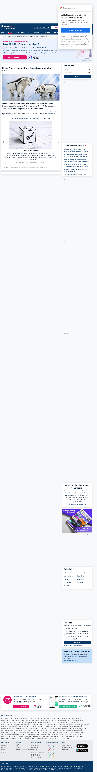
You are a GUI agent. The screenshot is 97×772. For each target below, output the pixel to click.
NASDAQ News (76, 718)
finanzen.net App (66, 745)
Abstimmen (77, 642)
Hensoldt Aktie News (23, 726)
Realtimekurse (68, 576)
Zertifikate (35, 32)
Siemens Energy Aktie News (60, 722)
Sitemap (4, 752)
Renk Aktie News (75, 726)
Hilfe (17, 745)
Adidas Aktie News (33, 734)
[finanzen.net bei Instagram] (49, 746)
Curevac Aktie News (7, 734)
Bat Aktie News (51, 736)
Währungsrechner (67, 747)
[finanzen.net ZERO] (33, 57)
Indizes (16, 32)
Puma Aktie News (20, 734)
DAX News (36, 718)
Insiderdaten (68, 582)
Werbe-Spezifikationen (23, 750)
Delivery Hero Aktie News (9, 736)
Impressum (35, 745)
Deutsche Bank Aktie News (48, 724)
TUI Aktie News (75, 722)
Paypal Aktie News (51, 726)
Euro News (24, 720)
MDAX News (45, 718)
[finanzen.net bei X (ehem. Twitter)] (53, 749)
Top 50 (66, 579)
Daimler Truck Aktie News (60, 734)
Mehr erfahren (13, 57)
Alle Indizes (80, 576)
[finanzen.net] (8, 26)
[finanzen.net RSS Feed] (53, 756)
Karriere (4, 747)
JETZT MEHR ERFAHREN (67, 707)
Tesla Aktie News (6, 722)
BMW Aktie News (62, 736)
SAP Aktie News (34, 724)
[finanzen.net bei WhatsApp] (49, 756)
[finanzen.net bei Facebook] (53, 746)
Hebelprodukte (46, 32)
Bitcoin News (50, 720)
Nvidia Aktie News (61, 720)
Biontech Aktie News (47, 728)
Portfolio (67, 585)
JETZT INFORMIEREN (21, 707)
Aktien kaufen (18, 153)
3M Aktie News (53, 738)
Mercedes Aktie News (79, 728)
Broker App (65, 750)
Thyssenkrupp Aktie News (63, 728)
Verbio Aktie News (41, 738)
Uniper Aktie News (46, 730)
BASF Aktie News (18, 722)
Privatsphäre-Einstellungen (35, 755)
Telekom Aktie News (38, 736)
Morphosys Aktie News (73, 730)
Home (4, 36)
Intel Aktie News (36, 732)
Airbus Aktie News (22, 728)
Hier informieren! (69, 661)
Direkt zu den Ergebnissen (72, 645)
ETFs (28, 32)
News (10, 32)
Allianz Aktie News (7, 724)
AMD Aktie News (34, 730)
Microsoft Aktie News (21, 724)
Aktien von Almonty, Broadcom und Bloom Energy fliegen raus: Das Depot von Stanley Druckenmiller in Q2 (76, 160)
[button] (58, 27)
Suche (77, 76)
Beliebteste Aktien (82, 573)
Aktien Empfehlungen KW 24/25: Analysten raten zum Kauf (31, 118)
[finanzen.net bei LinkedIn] (49, 753)
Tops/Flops (80, 579)
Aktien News (14, 718)
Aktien (3, 32)
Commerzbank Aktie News (79, 724)
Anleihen (57, 32)
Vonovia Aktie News (21, 730)
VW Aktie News (64, 738)
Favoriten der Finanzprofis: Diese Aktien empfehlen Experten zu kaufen (76, 150)
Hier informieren (50, 114)
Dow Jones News (65, 718)
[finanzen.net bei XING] (53, 753)
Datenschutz (35, 747)
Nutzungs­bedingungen (38, 752)
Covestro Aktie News (62, 732)
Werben (18, 747)
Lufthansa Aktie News (8, 728)
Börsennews (5, 718)
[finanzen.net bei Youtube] (49, 749)
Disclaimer (34, 750)
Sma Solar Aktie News (76, 734)
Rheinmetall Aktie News (75, 720)
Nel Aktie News (45, 734)
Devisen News (5, 720)
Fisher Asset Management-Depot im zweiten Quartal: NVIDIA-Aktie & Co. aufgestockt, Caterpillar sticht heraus (76, 165)
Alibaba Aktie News (25, 736)
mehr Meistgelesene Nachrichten (74, 174)
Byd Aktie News (34, 728)
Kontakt (3, 745)
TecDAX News (54, 718)
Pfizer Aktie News (24, 732)
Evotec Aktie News (59, 730)
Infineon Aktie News (38, 726)
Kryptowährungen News (36, 720)
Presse (3, 750)
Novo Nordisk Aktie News (9, 732)
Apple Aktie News (64, 724)
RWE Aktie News (64, 726)
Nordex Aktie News (7, 730)
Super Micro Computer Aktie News (12, 738)
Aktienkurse (68, 573)
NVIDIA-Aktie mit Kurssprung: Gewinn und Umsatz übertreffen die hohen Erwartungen (76, 155)
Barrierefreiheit (36, 758)
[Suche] (48, 27)
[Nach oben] (88, 770)
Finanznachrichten (26, 718)
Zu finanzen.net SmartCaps (77, 504)
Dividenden (80, 582)
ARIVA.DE (47, 770)
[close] (88, 8)
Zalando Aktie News (75, 736)
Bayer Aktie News (30, 722)
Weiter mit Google (75, 30)
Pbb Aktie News (29, 738)
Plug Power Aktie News (8, 726)
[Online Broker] (8, 28)
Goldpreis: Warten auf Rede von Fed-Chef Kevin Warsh (76, 170)
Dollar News (15, 720)
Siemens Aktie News (77, 732)
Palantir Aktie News (49, 732)
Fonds (22, 32)
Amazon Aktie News (44, 722)
